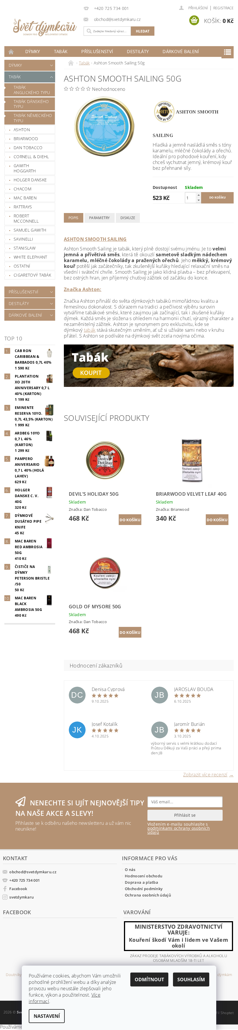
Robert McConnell (26, 218)
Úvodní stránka (11, 51)
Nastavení (47, 1016)
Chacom (22, 189)
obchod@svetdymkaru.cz (32, 871)
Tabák (61, 51)
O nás (130, 869)
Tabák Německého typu (33, 118)
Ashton (22, 129)
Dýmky (32, 51)
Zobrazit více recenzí (205, 774)
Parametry (99, 217)
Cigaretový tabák (32, 275)
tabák (90, 330)
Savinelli (23, 239)
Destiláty (138, 51)
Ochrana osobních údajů (148, 895)
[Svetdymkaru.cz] (39, 27)
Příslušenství (97, 51)
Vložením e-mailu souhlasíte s (178, 828)
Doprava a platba (141, 882)
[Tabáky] (149, 365)
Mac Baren (25, 198)
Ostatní (22, 266)
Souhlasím (191, 979)
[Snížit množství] (198, 200)
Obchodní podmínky (144, 888)
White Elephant (30, 257)
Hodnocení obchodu (143, 876)
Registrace (223, 8)
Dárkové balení (181, 51)
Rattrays (23, 207)
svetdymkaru (21, 897)
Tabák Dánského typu (31, 104)
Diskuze (127, 217)
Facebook (18, 888)
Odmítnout (149, 979)
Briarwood (26, 138)
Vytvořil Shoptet (220, 1012)
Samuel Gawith (30, 230)
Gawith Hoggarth (25, 168)
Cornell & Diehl (31, 156)
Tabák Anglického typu (32, 89)
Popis (73, 217)
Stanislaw (24, 248)
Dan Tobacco (28, 147)
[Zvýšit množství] (198, 195)
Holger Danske (30, 180)
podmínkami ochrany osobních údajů (178, 830)
